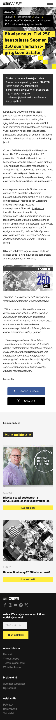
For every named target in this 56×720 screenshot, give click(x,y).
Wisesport (41, 200)
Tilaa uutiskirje (16, 635)
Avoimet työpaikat (14, 683)
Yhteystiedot (11, 658)
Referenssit (10, 709)
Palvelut (8, 704)
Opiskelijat (9, 688)
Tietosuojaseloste (14, 663)
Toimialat (8, 713)
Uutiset (7, 654)
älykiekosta (38, 208)
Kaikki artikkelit (11, 423)
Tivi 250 (9, 297)
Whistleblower (12, 667)
